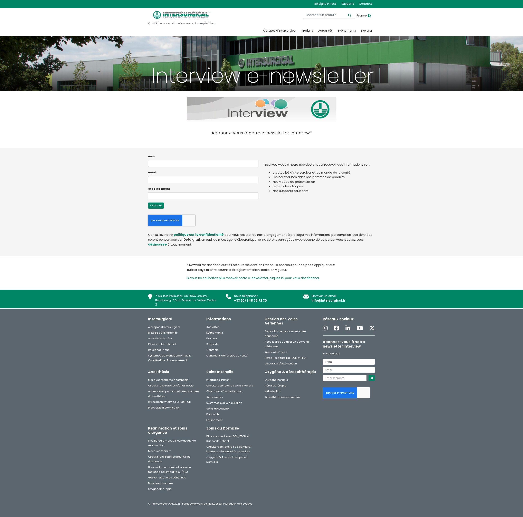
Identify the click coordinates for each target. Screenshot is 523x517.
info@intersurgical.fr (328, 300)
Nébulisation (273, 391)
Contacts (365, 4)
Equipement (214, 420)
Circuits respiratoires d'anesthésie (171, 385)
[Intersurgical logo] (181, 15)
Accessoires (214, 397)
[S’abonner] (372, 378)
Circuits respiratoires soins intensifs (229, 385)
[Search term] (347, 15)
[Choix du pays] (369, 15)
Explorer (366, 31)
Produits (307, 31)
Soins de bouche (217, 409)
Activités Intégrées (160, 338)
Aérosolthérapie (275, 385)
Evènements (347, 31)
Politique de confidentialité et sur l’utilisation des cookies (217, 503)
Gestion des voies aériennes (167, 477)
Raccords (212, 414)
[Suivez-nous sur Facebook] (336, 328)
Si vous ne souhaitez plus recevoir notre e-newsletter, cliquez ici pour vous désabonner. (253, 278)
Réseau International (162, 344)
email (152, 172)
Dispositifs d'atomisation (281, 363)
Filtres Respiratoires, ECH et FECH (286, 358)
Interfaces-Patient (218, 380)
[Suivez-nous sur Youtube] (360, 328)
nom (151, 156)
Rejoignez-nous (325, 4)
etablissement (159, 189)
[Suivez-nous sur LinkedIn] (347, 328)
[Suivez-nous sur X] (372, 328)
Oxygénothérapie (276, 380)
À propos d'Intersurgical (279, 31)
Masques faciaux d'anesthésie (168, 380)
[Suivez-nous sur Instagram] (325, 328)
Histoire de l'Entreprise (163, 333)
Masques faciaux (159, 451)
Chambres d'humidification (224, 391)
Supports (347, 4)
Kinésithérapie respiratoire (282, 397)
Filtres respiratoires (160, 483)
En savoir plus (331, 353)
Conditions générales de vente (227, 356)
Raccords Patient (276, 352)
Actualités (325, 31)
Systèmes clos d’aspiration (224, 403)
